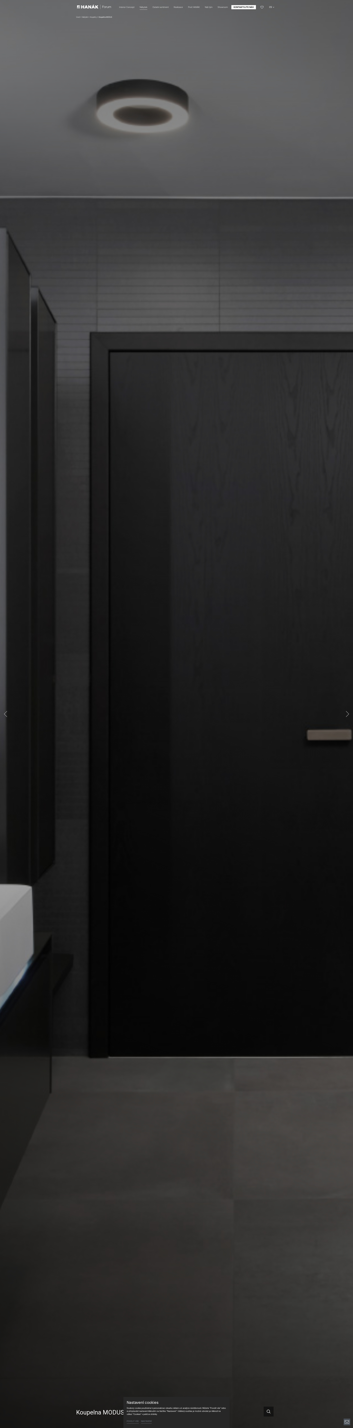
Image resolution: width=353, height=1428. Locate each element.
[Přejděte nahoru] (347, 1412)
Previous (5, 714)
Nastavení (146, 1421)
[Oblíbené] (262, 7)
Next (347, 714)
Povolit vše (133, 1421)
